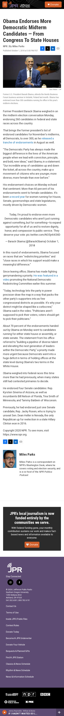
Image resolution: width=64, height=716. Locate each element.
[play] (4, 712)
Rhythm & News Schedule (18, 670)
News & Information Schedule (20, 677)
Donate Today (12, 632)
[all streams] (60, 712)
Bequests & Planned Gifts (18, 651)
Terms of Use (12, 613)
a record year (17, 196)
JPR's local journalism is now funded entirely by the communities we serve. (32, 518)
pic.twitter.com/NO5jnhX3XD (43, 234)
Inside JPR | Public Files (16, 619)
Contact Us (11, 606)
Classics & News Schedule (18, 664)
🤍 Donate (32, 544)
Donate (54, 4)
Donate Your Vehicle (15, 645)
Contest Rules (12, 625)
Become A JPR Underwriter (19, 638)
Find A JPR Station (14, 657)
